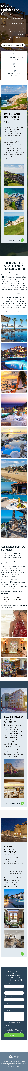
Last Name (7, 990)
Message (7, 1010)
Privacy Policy (16, 1032)
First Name (7, 983)
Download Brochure (12, 45)
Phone (6, 1003)
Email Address (9, 996)
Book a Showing (14, 240)
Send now (14, 1035)
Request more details (12, 803)
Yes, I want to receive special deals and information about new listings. (14, 1024)
